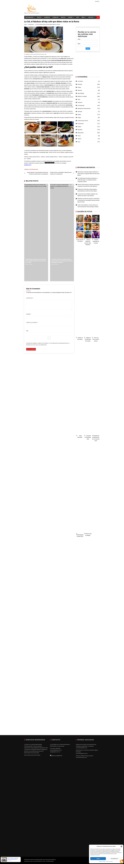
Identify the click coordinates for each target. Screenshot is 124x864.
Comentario (29, 298)
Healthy (39, 17)
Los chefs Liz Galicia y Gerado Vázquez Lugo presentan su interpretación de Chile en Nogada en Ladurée (36, 261)
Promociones (81, 123)
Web (27, 330)
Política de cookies (102, 861)
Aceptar (98, 858)
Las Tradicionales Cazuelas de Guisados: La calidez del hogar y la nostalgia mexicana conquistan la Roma (88, 180)
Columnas (80, 102)
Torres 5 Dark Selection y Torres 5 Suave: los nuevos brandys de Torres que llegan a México (88, 205)
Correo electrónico (32, 322)
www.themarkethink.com (81, 747)
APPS (77, 17)
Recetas (63, 17)
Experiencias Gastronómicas (84, 108)
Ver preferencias (114, 858)
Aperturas (80, 90)
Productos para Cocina (83, 120)
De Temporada (81, 105)
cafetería (26, 169)
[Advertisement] (76, 7)
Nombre (28, 314)
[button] (121, 846)
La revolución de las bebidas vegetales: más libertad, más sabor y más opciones (88, 194)
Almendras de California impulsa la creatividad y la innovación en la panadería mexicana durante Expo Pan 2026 (89, 200)
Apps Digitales (81, 93)
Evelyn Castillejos (39, 54)
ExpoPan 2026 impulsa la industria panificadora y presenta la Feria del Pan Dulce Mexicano (88, 185)
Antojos (90, 17)
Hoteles (79, 117)
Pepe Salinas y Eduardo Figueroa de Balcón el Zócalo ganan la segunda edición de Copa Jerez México (88, 173)
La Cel (30, 169)
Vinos (82, 17)
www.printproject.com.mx (82, 753)
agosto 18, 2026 (29, 264)
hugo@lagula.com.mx (55, 751)
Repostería (80, 129)
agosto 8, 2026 (55, 264)
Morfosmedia (50, 861)
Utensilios (55, 17)
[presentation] (69, 186)
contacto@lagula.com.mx (56, 750)
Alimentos (47, 17)
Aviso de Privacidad (35, 755)
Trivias (79, 135)
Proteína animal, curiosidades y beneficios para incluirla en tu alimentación (61, 173)
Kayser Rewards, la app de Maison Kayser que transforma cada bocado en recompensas (37, 173)
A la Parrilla (80, 81)
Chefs (79, 99)
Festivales (80, 111)
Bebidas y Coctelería (82, 96)
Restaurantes (29, 17)
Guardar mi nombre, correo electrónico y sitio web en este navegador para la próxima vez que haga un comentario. (47, 344)
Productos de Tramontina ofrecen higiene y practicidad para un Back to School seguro (87, 190)
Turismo (70, 17)
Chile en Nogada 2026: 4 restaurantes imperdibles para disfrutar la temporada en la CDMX (61, 261)
